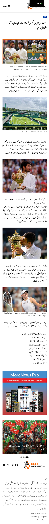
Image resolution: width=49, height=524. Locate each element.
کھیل (45, 17)
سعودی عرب (28, 492)
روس (32, 492)
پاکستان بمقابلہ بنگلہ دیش (43, 500)
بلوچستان (40, 492)
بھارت (37, 492)
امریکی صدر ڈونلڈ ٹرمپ (22, 488)
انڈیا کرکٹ (15, 488)
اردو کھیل (14, 483)
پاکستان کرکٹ (10, 500)
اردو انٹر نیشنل (27, 484)
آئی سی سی (45, 484)
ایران (5, 488)
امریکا (32, 488)
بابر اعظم (45, 491)
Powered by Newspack (39, 517)
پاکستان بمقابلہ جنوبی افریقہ (33, 500)
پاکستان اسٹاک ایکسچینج (14, 496)
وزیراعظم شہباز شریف (40, 496)
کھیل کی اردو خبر (42, 509)
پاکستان (20, 496)
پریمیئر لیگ (34, 505)
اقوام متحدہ (37, 488)
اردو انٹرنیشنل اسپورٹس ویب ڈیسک (37, 76)
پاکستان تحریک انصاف (25, 500)
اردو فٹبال (21, 483)
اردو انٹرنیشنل (36, 483)
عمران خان (23, 492)
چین (12, 505)
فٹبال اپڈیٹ (8, 491)
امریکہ (29, 488)
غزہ (19, 492)
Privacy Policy (42, 520)
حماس (34, 492)
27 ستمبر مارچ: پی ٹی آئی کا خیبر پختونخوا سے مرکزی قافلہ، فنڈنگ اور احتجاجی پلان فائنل (25, 447)
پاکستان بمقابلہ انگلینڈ (6, 496)
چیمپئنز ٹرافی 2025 (18, 505)
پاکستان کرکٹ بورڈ (41, 504)
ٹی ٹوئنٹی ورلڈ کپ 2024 (29, 496)
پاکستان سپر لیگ (17, 500)
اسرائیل (7, 483)
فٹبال (13, 491)
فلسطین (17, 492)
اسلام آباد (45, 488)
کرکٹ (9, 504)
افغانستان (41, 488)
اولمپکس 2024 (10, 488)
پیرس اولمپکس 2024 (27, 505)
